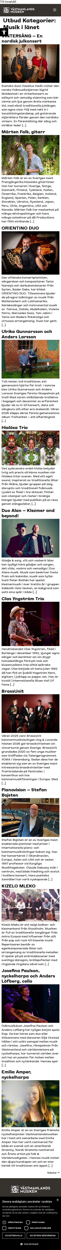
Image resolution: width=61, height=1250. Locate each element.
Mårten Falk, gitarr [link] (23, 132)
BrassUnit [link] (13, 692)
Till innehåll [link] (8, 2)
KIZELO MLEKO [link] (19, 886)
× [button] (57, 1200)
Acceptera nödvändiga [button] (43, 1235)
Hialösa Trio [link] (15, 428)
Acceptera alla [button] (13, 1235)
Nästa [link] (53, 1173)
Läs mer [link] (6, 1215)
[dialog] (30, 1223)
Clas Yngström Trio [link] (23, 599)
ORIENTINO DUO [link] (20, 228)
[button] (30, 1244)
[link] (4, 32)
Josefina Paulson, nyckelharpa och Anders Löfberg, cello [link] (28, 976)
